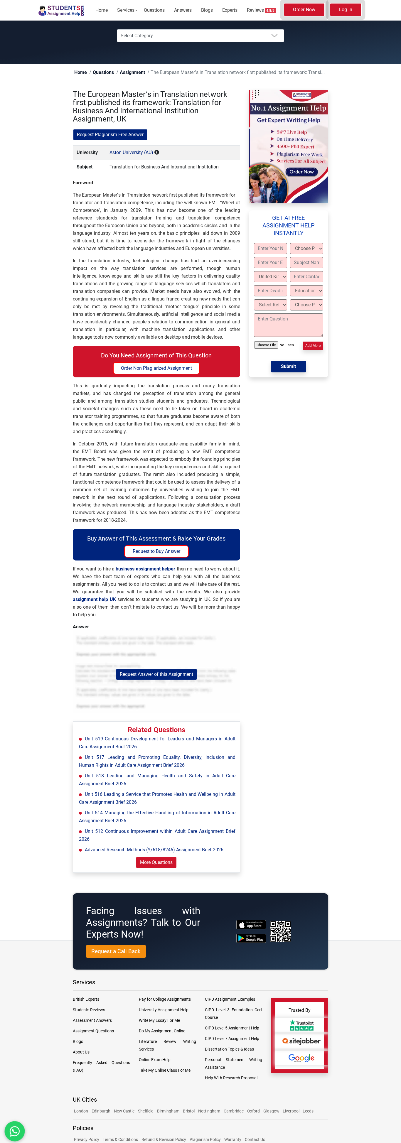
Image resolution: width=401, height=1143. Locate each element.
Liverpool (291, 1111)
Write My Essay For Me (159, 1020)
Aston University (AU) (131, 153)
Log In (346, 9)
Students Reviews (89, 1010)
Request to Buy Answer (156, 551)
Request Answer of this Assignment (156, 674)
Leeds (308, 1111)
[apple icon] (251, 924)
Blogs (207, 10)
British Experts (86, 999)
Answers (183, 10)
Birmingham (168, 1111)
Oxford (253, 1111)
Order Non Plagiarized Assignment (156, 368)
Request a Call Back (116, 951)
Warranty (232, 1139)
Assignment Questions (93, 1031)
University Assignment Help (163, 1010)
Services (125, 10)
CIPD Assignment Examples (230, 999)
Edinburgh (101, 1111)
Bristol (189, 1111)
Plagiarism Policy (205, 1139)
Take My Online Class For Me (165, 1070)
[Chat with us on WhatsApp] (14, 1131)
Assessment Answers (92, 1020)
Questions (154, 10)
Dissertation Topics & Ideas (229, 1049)
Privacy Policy (86, 1139)
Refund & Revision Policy (163, 1139)
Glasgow (271, 1111)
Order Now (304, 9)
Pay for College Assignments (165, 999)
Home (101, 10)
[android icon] (251, 938)
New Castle (124, 1111)
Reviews (261, 10)
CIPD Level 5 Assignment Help (232, 1028)
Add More (313, 346)
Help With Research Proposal (231, 1078)
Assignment (123, 72)
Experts (229, 10)
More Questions (156, 862)
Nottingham (209, 1111)
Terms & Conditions (120, 1139)
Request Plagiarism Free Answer (110, 135)
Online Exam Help (155, 1060)
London (81, 1111)
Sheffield (146, 1111)
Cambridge (234, 1111)
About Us (81, 1052)
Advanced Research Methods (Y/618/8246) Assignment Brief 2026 (154, 850)
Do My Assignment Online (162, 1031)
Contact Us (255, 1139)
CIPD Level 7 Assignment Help (232, 1038)
